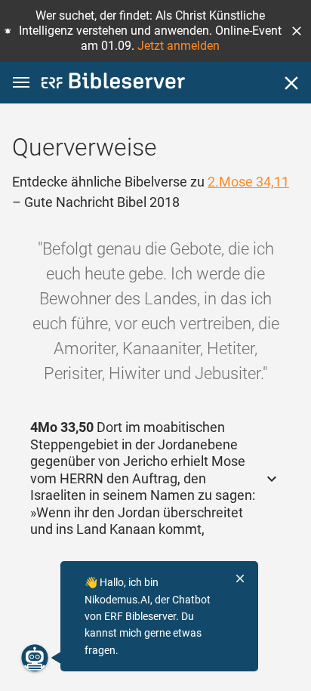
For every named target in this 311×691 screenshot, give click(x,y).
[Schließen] (291, 83)
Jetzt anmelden (178, 46)
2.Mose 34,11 (248, 182)
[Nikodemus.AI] (34, 657)
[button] (296, 31)
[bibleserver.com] (113, 83)
